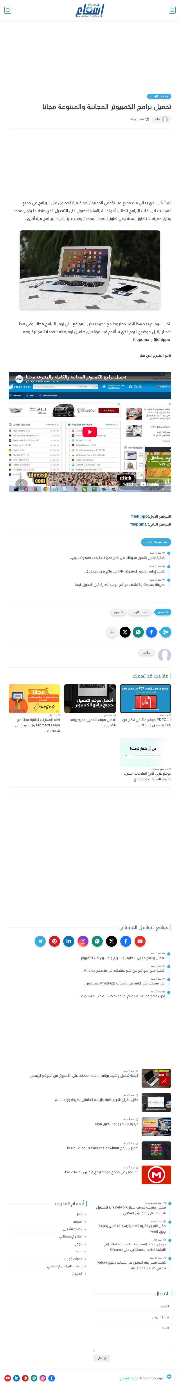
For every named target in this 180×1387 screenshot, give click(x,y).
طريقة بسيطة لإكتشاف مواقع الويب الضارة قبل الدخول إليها (120, 585)
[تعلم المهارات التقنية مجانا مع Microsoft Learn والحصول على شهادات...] (34, 698)
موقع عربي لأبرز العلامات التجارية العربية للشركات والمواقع (147, 776)
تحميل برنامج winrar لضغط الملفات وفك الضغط (102, 1148)
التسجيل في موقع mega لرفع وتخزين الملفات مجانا (100, 1172)
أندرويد (78, 1221)
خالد (157, 119)
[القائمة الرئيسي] (172, 10)
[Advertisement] (90, 55)
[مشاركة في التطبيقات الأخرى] (111, 632)
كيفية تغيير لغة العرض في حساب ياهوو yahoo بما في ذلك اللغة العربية (131, 1265)
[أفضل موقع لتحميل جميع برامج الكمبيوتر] (89, 698)
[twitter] (111, 941)
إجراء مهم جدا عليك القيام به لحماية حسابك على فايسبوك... (121, 996)
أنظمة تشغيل (73, 1229)
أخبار (80, 1214)
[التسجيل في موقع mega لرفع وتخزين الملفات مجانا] (156, 1175)
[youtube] (140, 941)
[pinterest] (54, 941)
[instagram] (82, 941)
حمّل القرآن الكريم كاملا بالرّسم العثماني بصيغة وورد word (96, 1100)
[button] (151, 632)
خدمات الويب (159, 96)
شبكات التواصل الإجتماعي (65, 1266)
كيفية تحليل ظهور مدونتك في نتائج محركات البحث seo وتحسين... (117, 558)
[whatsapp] (97, 941)
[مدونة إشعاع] (90, 10)
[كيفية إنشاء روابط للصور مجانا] (156, 1126)
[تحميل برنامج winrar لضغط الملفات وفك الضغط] (156, 1150)
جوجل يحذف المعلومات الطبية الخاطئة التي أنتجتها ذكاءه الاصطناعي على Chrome (134, 1247)
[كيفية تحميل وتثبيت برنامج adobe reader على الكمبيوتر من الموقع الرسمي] (156, 1078)
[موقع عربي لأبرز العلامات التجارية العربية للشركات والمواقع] (145, 752)
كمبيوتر (118, 612)
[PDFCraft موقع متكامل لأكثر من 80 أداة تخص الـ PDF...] (145, 698)
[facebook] (125, 941)
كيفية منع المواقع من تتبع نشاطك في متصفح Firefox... (123, 970)
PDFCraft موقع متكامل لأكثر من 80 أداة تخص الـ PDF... (146, 722)
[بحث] (7, 10)
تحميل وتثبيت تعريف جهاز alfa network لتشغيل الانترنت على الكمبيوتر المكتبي (131, 1210)
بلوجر (79, 1244)
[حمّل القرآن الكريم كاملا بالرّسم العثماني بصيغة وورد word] (156, 1102)
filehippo (139, 516)
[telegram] (40, 941)
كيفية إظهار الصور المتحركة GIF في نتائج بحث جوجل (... (124, 571)
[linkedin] (68, 941)
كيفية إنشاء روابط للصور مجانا (116, 1124)
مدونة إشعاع (129, 1378)
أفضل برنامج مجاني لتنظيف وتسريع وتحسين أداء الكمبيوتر (123, 958)
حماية (79, 1251)
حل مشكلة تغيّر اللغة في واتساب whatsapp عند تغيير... (124, 983)
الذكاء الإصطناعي (71, 1236)
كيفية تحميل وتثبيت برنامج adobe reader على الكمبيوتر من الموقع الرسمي (84, 1075)
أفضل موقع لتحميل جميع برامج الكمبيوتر (92, 722)
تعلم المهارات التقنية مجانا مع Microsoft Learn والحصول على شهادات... (37, 725)
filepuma (138, 524)
